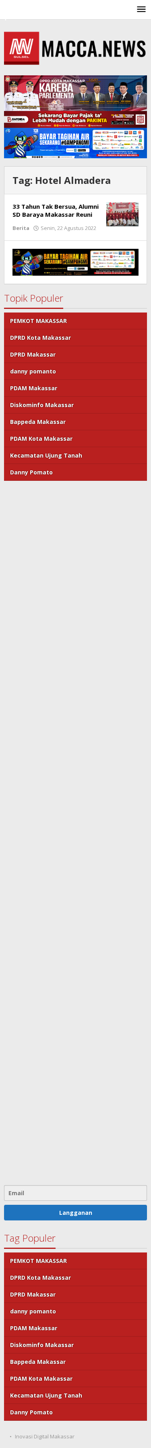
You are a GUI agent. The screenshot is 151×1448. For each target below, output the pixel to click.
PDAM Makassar (33, 388)
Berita (20, 228)
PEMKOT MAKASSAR (38, 321)
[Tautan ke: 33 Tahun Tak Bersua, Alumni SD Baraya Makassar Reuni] (122, 214)
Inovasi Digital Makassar (44, 1436)
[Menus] (141, 10)
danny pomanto (33, 371)
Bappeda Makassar (38, 422)
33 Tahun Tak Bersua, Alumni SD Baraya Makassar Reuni (55, 210)
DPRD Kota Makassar (40, 337)
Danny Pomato (31, 472)
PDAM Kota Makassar (41, 438)
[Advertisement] (75, 832)
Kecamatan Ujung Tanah (46, 455)
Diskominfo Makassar (42, 405)
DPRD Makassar (33, 354)
